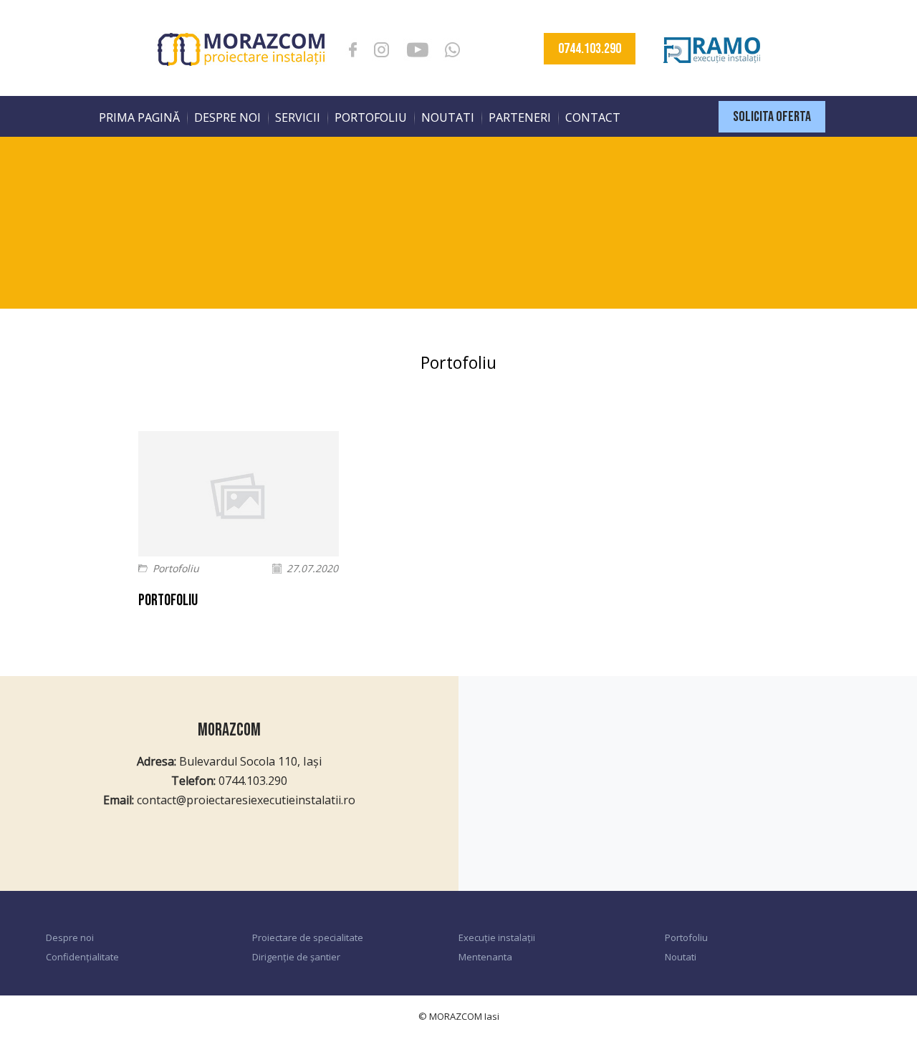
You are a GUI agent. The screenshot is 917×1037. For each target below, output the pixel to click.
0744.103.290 (589, 48)
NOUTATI (447, 117)
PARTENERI (520, 117)
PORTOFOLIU (371, 117)
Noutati (680, 956)
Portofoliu (176, 568)
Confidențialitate (82, 956)
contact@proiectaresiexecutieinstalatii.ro (246, 800)
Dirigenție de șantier (296, 956)
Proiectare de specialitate (307, 937)
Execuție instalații (496, 937)
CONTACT (592, 117)
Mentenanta (485, 956)
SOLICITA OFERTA (772, 116)
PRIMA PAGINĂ (139, 117)
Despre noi (70, 937)
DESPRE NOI (227, 117)
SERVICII (297, 117)
